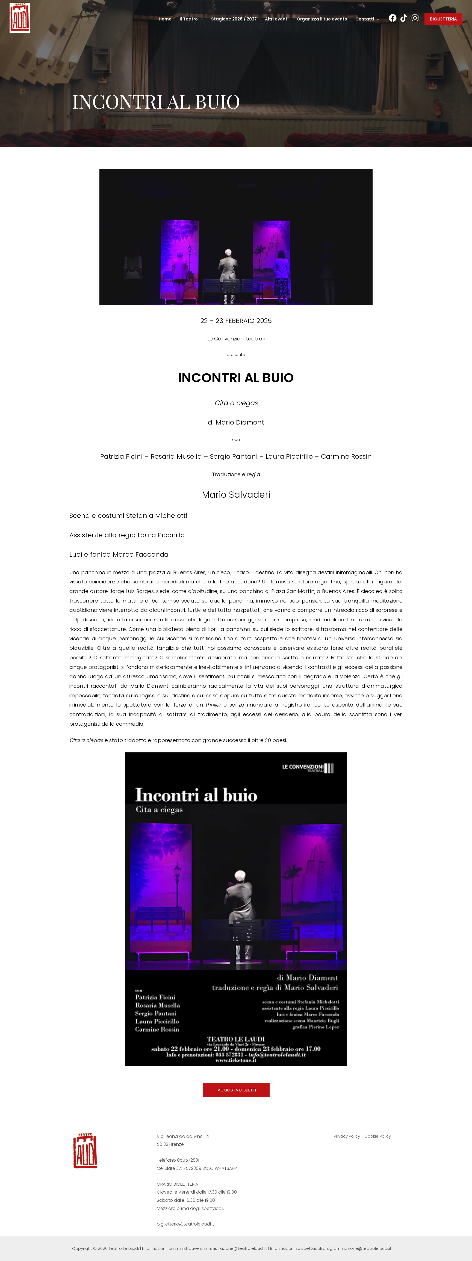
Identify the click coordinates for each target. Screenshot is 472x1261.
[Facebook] (393, 18)
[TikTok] (404, 18)
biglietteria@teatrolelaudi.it (185, 1224)
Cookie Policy (377, 1136)
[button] (200, 19)
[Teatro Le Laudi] (20, 17)
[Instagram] (415, 18)
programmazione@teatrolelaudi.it (357, 1248)
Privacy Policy (347, 1136)
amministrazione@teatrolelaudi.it (233, 1248)
